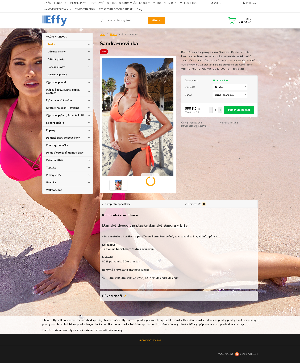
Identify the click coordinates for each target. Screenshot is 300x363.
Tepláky (51, 167)
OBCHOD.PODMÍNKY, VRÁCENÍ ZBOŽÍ (127, 3)
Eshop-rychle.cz (249, 354)
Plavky (51, 44)
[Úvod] (69, 20)
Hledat (156, 20)
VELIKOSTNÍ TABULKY (165, 3)
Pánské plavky (56, 67)
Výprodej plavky (57, 74)
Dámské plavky (56, 51)
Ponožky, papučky (57, 145)
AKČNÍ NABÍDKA (56, 36)
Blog (139, 9)
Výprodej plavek (56, 82)
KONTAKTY (60, 3)
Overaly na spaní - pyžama (62, 108)
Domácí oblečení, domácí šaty (65, 152)
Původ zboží (112, 296)
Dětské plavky (56, 59)
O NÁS (47, 3)
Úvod (102, 34)
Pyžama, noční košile (59, 100)
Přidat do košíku (239, 110)
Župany (50, 130)
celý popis (238, 69)
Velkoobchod (54, 190)
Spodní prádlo (55, 123)
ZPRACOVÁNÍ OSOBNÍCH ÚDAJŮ (116, 9)
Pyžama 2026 (54, 160)
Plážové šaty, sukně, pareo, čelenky (63, 91)
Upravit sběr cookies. (150, 340)
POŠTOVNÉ (97, 3)
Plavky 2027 (53, 175)
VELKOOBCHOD (188, 3)
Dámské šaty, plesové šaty (63, 137)
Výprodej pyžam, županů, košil (65, 115)
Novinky (51, 182)
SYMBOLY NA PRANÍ (85, 9)
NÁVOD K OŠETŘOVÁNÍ (56, 9)
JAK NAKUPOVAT (79, 3)
